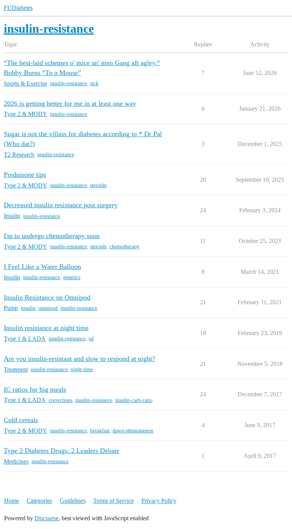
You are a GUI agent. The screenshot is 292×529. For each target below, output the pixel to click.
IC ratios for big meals (35, 389)
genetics (71, 277)
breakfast (100, 431)
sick (94, 83)
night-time (82, 369)
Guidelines (73, 500)
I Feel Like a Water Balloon (42, 266)
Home (11, 500)
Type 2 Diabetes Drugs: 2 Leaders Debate (61, 450)
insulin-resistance (68, 83)
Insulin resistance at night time (46, 328)
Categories (39, 500)
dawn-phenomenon (133, 431)
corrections (60, 400)
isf (91, 339)
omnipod (47, 308)
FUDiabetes (18, 8)
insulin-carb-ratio (133, 400)
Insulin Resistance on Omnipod (47, 297)
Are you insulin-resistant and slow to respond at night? (79, 358)
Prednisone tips (25, 174)
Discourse (47, 518)
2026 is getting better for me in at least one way (70, 103)
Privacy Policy (158, 500)
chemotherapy (125, 246)
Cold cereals (21, 420)
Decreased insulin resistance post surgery (60, 205)
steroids (98, 185)
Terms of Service (113, 500)
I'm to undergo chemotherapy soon (52, 236)
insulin (28, 308)
